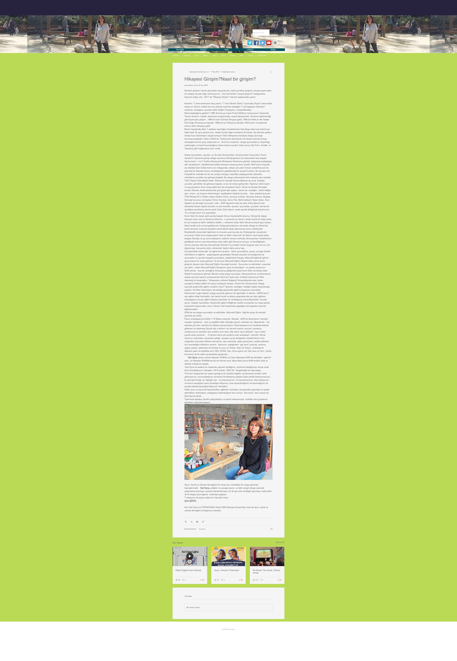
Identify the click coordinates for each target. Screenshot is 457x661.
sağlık (205, 55)
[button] (285, 21)
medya (232, 55)
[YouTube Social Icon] (268, 42)
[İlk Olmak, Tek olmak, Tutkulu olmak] (267, 556)
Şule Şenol (228, 24)
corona (250, 55)
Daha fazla (262, 55)
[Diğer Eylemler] (271, 71)
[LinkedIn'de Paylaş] (197, 521)
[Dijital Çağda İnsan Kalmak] (190, 556)
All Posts (176, 55)
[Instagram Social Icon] (275, 42)
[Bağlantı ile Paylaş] (203, 521)
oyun (196, 55)
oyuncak (187, 55)
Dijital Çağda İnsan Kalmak (188, 570)
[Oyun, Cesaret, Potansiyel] (228, 556)
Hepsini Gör (280, 542)
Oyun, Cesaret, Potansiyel (226, 570)
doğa (223, 55)
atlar (241, 55)
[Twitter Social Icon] (262, 42)
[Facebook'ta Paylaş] (185, 521)
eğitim (214, 55)
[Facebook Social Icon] (256, 42)
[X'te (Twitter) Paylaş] (191, 521)
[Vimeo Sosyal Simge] (250, 42)
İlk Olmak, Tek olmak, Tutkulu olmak (266, 571)
